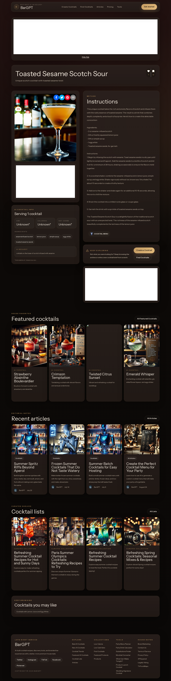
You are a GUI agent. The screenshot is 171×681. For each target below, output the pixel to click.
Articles (100, 7)
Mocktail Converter (123, 655)
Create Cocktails (69, 7)
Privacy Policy (143, 655)
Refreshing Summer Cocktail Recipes (103, 556)
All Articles (152, 418)
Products (97, 659)
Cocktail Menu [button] (101, 234)
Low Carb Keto (99, 648)
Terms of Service (144, 651)
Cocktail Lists (77, 659)
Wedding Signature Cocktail (123, 672)
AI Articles (131, 458)
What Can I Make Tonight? (122, 660)
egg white (67, 237)
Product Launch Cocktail (122, 666)
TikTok (44, 660)
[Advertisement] (85, 36)
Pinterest (20, 665)
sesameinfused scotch (24, 237)
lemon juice (41, 237)
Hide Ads (85, 57)
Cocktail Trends (78, 651)
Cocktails (18, 458)
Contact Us (142, 648)
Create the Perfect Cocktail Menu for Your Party (141, 467)
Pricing (110, 7)
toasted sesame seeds (24, 242)
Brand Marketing (144, 644)
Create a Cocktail (144, 250)
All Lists (153, 511)
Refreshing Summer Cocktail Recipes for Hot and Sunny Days (28, 558)
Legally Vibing (143, 663)
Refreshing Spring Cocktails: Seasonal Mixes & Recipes (141, 556)
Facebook (56, 660)
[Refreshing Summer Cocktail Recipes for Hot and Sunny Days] (29, 531)
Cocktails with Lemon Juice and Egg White (32, 612)
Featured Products (101, 655)
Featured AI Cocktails (80, 655)
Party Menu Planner (123, 644)
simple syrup (54, 237)
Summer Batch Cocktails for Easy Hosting (103, 467)
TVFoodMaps (143, 666)
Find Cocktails (86, 7)
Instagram (32, 660)
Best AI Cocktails (78, 644)
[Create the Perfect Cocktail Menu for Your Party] (141, 439)
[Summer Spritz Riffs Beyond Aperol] (29, 439)
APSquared (142, 659)
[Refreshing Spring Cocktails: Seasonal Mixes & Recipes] (141, 531)
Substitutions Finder (123, 651)
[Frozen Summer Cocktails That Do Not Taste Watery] (66, 439)
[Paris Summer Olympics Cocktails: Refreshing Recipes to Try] (66, 531)
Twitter (20, 660)
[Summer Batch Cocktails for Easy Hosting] (104, 439)
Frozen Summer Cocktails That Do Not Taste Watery (65, 467)
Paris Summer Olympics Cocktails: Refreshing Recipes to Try (66, 560)
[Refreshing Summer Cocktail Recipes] (104, 531)
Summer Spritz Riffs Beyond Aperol (26, 467)
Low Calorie (98, 644)
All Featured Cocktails (147, 319)
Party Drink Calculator (124, 648)
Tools (119, 7)
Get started (149, 7)
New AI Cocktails (78, 648)
